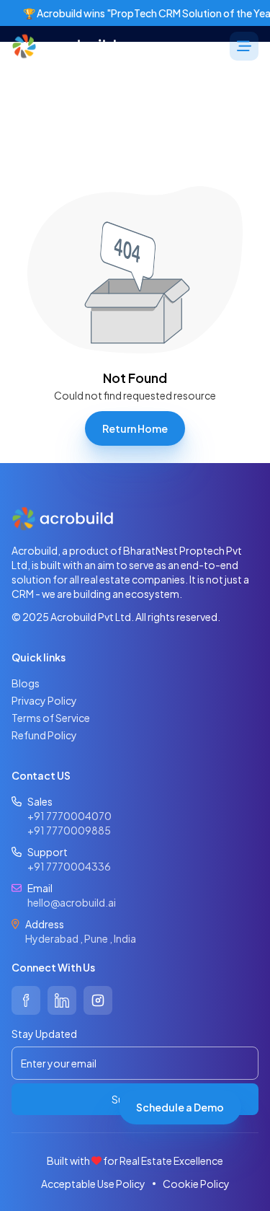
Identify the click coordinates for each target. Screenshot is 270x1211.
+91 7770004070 (69, 815)
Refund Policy (44, 734)
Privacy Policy (44, 700)
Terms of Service (51, 717)
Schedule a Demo (180, 1107)
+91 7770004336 (69, 866)
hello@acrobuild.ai (71, 902)
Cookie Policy (196, 1183)
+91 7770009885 (69, 830)
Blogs (26, 683)
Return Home (135, 428)
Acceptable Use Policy (93, 1183)
